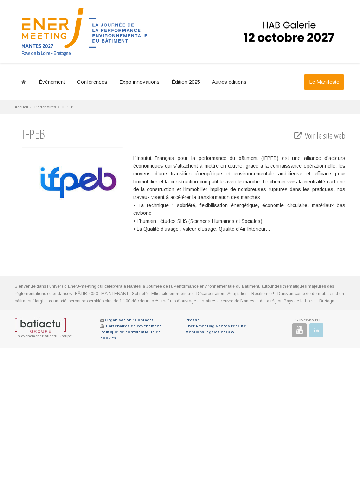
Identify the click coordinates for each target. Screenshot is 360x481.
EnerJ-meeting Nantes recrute (215, 326)
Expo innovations (139, 82)
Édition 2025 (186, 82)
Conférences (92, 82)
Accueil (21, 107)
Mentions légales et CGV (209, 332)
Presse (192, 320)
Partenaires (45, 107)
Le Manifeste (324, 82)
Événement (52, 82)
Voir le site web (324, 135)
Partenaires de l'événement (133, 326)
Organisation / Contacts (129, 320)
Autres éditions (229, 82)
